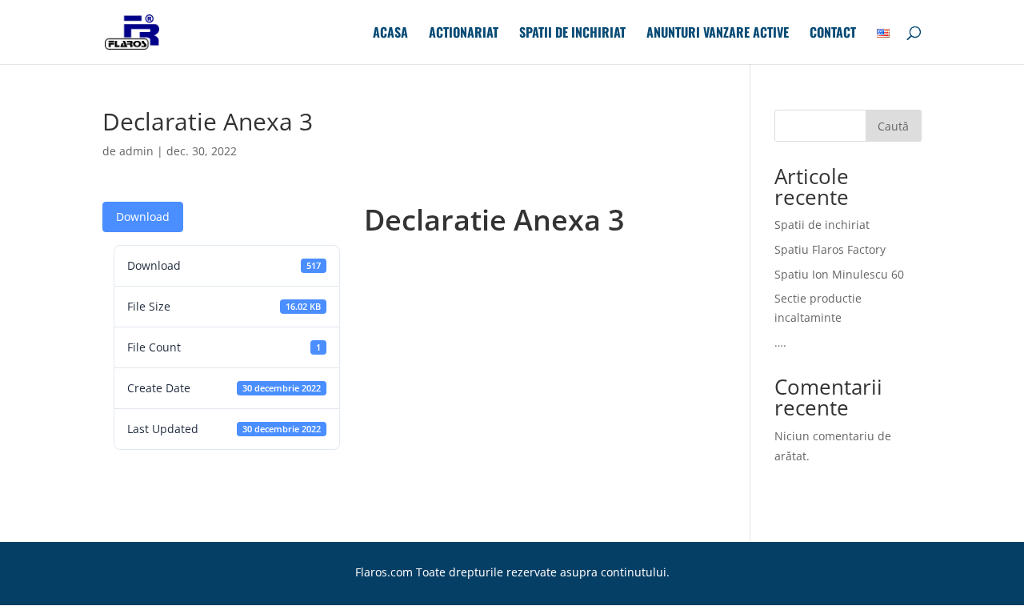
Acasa (390, 34)
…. (780, 342)
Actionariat (463, 34)
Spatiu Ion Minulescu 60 (839, 274)
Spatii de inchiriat (572, 34)
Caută (893, 126)
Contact (833, 34)
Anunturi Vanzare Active (717, 34)
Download (143, 216)
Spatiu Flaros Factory (830, 249)
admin (136, 151)
